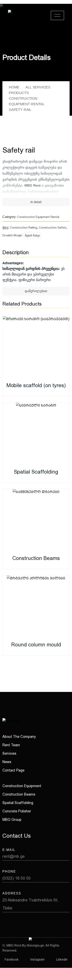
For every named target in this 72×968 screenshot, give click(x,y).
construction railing (23, 227)
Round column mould (36, 645)
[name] (57, 15)
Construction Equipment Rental (38, 217)
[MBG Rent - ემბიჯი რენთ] (22, 15)
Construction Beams (36, 558)
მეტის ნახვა (32, 235)
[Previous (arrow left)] (7, 484)
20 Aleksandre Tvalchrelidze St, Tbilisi (30, 904)
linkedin (61, 959)
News (6, 762)
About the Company (19, 736)
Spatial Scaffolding (36, 472)
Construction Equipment (21, 786)
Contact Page (13, 770)
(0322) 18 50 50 (16, 878)
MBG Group (11, 819)
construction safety (53, 227)
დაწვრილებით (36, 291)
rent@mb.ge (13, 856)
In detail (36, 202)
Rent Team (11, 745)
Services (9, 753)
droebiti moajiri (12, 235)
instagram (37, 959)
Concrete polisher (16, 811)
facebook (11, 959)
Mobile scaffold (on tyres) (36, 385)
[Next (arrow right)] (65, 484)
